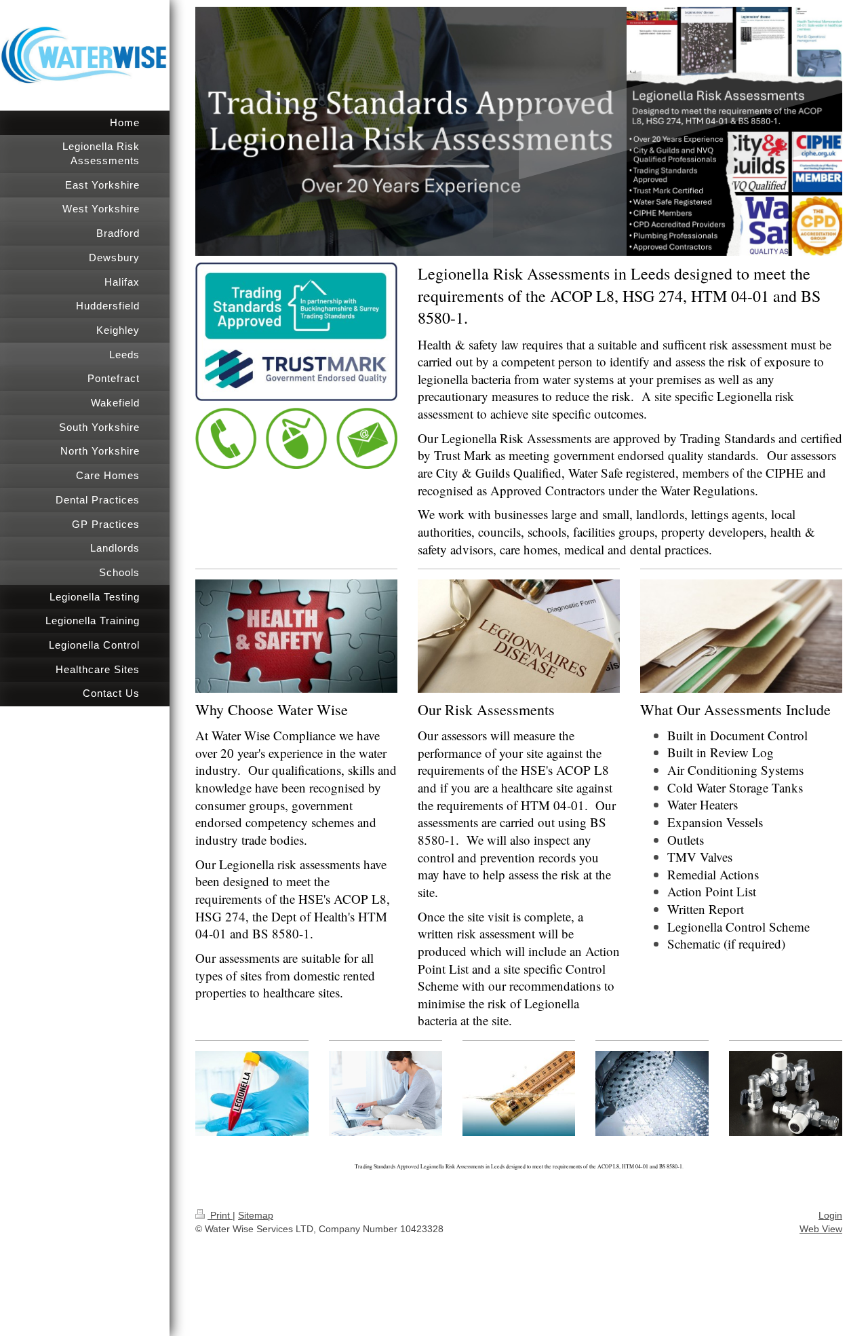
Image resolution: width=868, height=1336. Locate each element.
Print (220, 1215)
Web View (821, 1228)
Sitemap (255, 1215)
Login (830, 1215)
